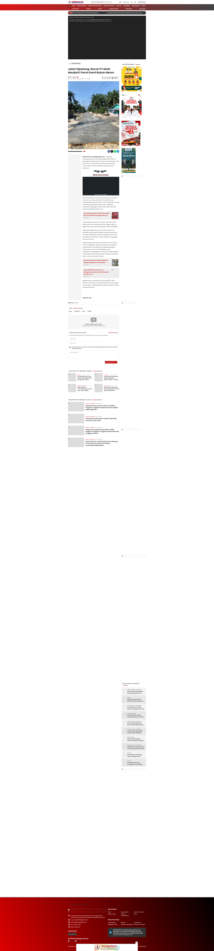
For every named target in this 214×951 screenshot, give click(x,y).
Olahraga (129, 9)
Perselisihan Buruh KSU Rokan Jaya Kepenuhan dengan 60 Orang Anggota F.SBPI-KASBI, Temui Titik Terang (84, 378)
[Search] (92, 2)
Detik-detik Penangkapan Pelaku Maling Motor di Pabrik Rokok (135, 692)
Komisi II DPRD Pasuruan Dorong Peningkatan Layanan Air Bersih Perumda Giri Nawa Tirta (96, 272)
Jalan (83, 311)
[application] (107, 37)
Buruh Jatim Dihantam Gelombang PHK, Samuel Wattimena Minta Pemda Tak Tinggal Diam (111, 389)
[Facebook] (139, 2)
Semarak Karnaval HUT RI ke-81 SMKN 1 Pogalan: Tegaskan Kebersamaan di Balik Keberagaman (102, 408)
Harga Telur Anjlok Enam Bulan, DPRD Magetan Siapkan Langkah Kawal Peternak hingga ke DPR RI (102, 431)
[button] (120, 2)
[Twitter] (112, 151)
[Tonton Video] (135, 2)
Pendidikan (126, 6)
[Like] (103, 78)
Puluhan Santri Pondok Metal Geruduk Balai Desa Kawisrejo (135, 700)
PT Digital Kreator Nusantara (138, 946)
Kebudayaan (136, 6)
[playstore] (78, 941)
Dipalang (76, 311)
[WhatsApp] (115, 151)
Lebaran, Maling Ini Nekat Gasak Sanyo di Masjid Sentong (135, 732)
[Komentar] (108, 78)
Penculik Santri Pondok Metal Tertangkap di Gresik (135, 708)
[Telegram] (118, 151)
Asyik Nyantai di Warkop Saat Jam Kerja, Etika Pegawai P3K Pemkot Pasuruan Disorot (134, 755)
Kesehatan (75, 9)
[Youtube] (144, 2)
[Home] (69, 6)
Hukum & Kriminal (109, 6)
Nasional (118, 6)
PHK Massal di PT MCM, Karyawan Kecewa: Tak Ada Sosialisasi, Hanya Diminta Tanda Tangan (135, 716)
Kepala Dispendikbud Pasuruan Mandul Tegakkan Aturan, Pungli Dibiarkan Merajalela (135, 740)
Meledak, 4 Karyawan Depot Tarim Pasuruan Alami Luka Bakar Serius (136, 747)
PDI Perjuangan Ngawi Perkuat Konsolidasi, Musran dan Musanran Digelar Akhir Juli (96, 214)
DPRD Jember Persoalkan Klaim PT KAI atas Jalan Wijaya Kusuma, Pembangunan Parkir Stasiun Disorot (84, 389)
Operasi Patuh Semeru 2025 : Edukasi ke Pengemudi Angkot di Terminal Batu (95, 261)
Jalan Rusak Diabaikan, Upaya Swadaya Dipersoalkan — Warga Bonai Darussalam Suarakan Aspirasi (111, 378)
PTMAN (89, 311)
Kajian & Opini (114, 9)
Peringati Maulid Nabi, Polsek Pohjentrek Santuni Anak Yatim (118, 13)
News (73, 6)
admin (74, 77)
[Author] (69, 77)
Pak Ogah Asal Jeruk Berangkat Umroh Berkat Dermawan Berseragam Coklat (134, 763)
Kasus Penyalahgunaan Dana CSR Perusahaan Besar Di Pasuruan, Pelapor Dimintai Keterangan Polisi (136, 724)
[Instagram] (142, 2)
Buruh (70, 311)
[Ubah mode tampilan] (131, 2)
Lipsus (144, 6)
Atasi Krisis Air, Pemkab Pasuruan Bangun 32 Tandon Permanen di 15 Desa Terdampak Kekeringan (102, 443)
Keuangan (142, 9)
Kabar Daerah (81, 6)
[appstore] (71, 941)
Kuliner (88, 9)
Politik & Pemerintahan (95, 6)
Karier (100, 9)
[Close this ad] (136, 942)
